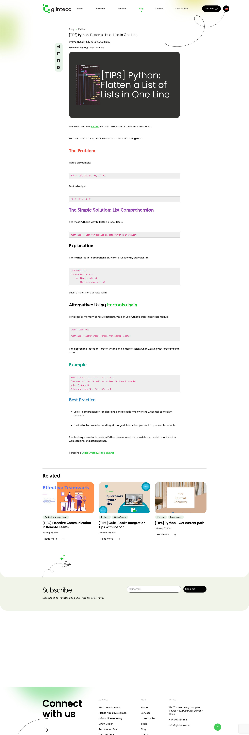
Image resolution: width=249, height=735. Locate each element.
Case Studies (181, 8)
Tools (144, 724)
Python (95, 126)
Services (145, 713)
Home (80, 8)
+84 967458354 (178, 719)
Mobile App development (113, 713)
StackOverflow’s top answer (98, 452)
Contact (159, 8)
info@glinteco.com (179, 725)
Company (100, 8)
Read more (50, 538)
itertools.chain (122, 305)
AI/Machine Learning (110, 718)
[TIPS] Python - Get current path (179, 523)
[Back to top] (217, 727)
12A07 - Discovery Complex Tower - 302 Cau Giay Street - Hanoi (186, 711)
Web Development (109, 707)
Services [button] (122, 8)
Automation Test (108, 729)
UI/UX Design (106, 724)
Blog (141, 8)
